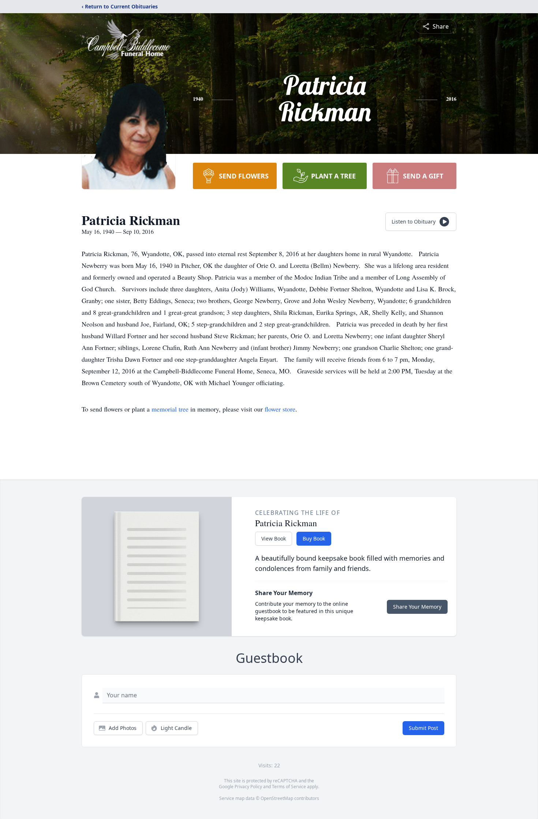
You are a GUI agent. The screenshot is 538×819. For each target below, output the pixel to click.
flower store (280, 409)
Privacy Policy (248, 786)
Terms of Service (289, 786)
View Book (273, 538)
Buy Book (314, 538)
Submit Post (423, 727)
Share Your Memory (417, 606)
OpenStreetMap (277, 798)
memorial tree (170, 409)
